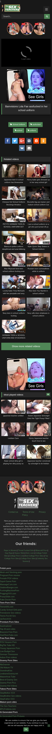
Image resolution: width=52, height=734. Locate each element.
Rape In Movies (10, 550)
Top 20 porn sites (7, 629)
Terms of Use (28, 512)
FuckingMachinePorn (9, 590)
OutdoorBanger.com (9, 587)
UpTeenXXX (5, 619)
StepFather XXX (7, 699)
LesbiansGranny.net (9, 674)
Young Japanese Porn (10, 648)
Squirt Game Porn (8, 581)
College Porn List (16, 556)
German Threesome (9, 654)
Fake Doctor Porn (8, 600)
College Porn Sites (28, 558)
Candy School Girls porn (11, 610)
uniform (33, 130)
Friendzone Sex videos (10, 613)
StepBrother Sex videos (10, 696)
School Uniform (19, 124)
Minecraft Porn (41, 550)
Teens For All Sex (8, 616)
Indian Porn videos (8, 657)
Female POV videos (9, 578)
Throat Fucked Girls (26, 550)
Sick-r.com (30, 553)
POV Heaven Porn (8, 642)
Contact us (13, 512)
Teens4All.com (6, 607)
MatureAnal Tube (7, 677)
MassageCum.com (8, 584)
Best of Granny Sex (8, 680)
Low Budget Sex (7, 651)
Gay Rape (9, 553)
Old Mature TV (6, 667)
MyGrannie (5, 664)
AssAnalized (5, 626)
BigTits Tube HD (7, 645)
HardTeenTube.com (9, 635)
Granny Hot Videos (8, 686)
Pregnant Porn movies (10, 575)
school (19, 130)
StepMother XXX (7, 693)
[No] (49, 725)
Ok (26, 729)
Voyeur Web (19, 553)
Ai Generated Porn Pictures (12, 716)
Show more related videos (26, 346)
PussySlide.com (7, 597)
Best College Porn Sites (34, 556)
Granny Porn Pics (8, 683)
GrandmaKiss (6, 671)
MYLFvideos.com (8, 709)
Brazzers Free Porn (8, 632)
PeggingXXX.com (8, 593)
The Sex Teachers (8, 706)
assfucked (37, 124)
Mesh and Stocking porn (11, 572)
